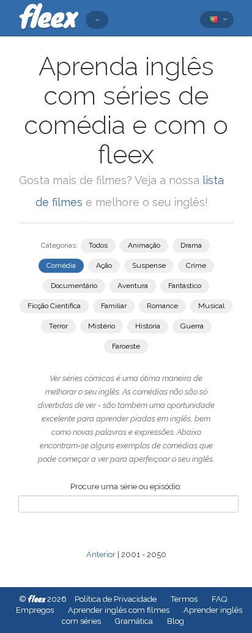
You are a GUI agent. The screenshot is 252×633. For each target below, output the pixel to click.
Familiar (114, 306)
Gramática (134, 621)
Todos (98, 245)
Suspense (149, 265)
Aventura (132, 285)
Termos (184, 599)
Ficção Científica (54, 306)
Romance (162, 306)
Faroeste (126, 346)
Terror (58, 326)
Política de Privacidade (116, 599)
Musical (211, 306)
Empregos (35, 610)
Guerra (192, 326)
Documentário (74, 285)
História (147, 326)
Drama (191, 245)
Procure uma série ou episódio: (126, 486)
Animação (144, 245)
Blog (175, 621)
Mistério (101, 326)
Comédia (61, 265)
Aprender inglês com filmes (118, 610)
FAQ (219, 599)
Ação (104, 265)
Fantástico (184, 285)
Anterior (101, 554)
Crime (196, 265)
